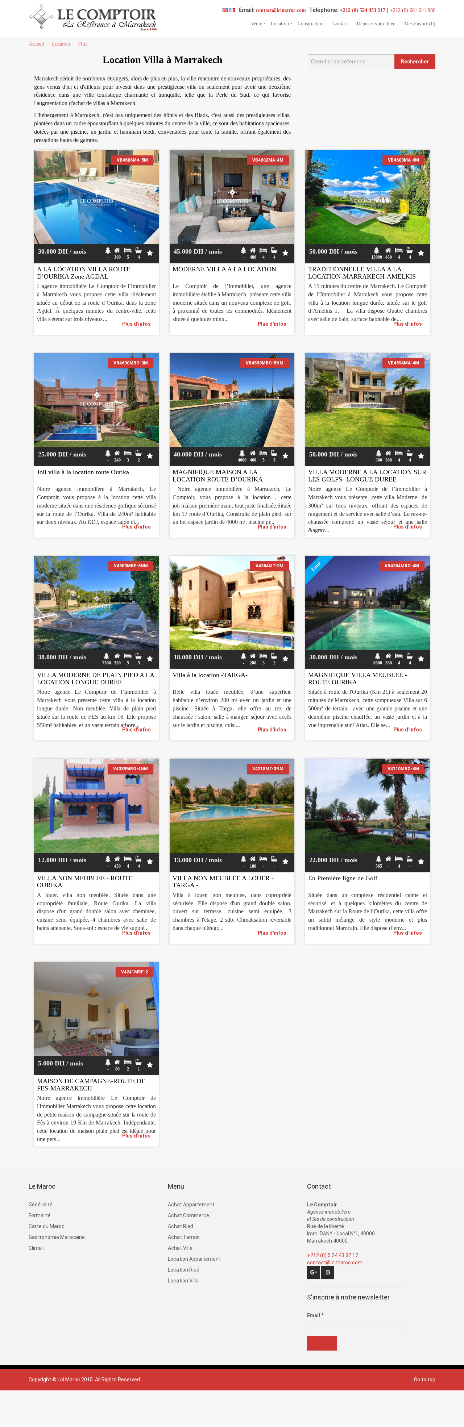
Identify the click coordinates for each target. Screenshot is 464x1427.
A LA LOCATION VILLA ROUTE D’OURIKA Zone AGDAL (83, 273)
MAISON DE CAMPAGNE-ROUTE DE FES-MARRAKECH (91, 1084)
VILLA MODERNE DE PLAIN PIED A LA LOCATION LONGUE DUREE (95, 678)
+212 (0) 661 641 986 (412, 10)
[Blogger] (327, 1272)
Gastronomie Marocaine (57, 1237)
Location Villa (183, 1281)
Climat (36, 1248)
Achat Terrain (184, 1237)
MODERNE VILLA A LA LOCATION (224, 269)
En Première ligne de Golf (342, 878)
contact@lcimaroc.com (281, 10)
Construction (311, 23)
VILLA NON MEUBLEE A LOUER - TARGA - (223, 882)
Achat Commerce (188, 1215)
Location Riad (183, 1270)
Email (315, 1315)
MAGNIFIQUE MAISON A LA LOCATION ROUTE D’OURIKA (218, 475)
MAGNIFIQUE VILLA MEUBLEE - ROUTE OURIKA (357, 678)
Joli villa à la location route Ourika (83, 472)
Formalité (40, 1215)
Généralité (41, 1204)
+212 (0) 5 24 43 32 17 (332, 1255)
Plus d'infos (136, 324)
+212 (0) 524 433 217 (362, 10)
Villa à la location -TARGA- (210, 675)
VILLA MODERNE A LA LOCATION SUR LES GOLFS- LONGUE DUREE (367, 475)
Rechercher (415, 61)
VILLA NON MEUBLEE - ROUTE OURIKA (84, 882)
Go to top (424, 1379)
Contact (340, 23)
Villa (82, 44)
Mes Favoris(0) (419, 23)
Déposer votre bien (376, 23)
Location (280, 23)
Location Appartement (194, 1259)
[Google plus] (313, 1272)
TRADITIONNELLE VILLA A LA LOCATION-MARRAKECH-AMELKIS (362, 273)
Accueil (36, 44)
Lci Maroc (69, 1379)
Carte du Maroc (47, 1226)
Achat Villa (180, 1248)
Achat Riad (180, 1226)
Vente (256, 23)
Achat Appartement (191, 1204)
